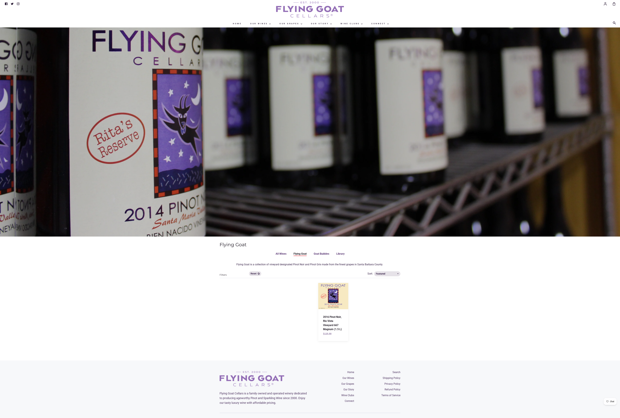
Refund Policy (392, 389)
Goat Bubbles (321, 253)
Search (396, 372)
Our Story (320, 24)
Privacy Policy (392, 383)
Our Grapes (290, 24)
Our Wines (259, 24)
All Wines (281, 253)
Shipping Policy (391, 378)
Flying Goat (300, 253)
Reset (254, 273)
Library (340, 253)
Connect (379, 24)
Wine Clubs (351, 24)
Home (237, 24)
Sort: (370, 273)
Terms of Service (390, 395)
